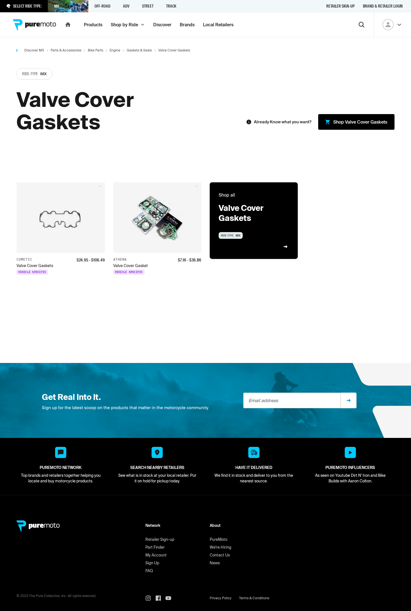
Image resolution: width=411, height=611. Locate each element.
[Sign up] (348, 400)
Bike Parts (95, 50)
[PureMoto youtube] (171, 598)
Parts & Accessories (66, 50)
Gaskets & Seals (139, 50)
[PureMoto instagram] (150, 598)
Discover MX (34, 50)
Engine (115, 50)
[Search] (361, 24)
